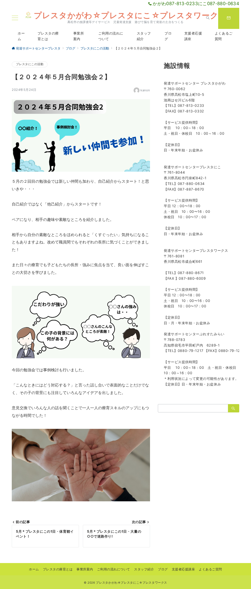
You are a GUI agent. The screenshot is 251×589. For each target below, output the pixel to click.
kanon (145, 90)
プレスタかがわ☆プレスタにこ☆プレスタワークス (130, 15)
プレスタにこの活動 (29, 64)
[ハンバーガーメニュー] (15, 18)
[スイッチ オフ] (207, 18)
